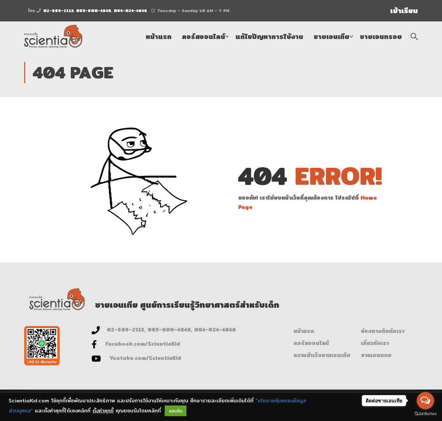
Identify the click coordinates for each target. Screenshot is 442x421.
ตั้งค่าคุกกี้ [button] (103, 410)
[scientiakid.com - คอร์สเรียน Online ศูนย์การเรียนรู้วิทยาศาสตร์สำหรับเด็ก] (53, 36)
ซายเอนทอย (376, 355)
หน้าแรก (159, 36)
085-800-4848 (93, 10)
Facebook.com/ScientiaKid (142, 344)
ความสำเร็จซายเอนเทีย (322, 355)
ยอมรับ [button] (175, 410)
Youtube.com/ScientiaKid (145, 358)
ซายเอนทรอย (381, 36)
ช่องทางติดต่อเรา (382, 331)
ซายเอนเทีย (331, 36)
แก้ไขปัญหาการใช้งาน (269, 36)
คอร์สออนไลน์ (203, 36)
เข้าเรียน (404, 11)
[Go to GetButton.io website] (425, 414)
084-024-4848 (130, 10)
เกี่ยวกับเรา (375, 343)
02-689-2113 (58, 10)
